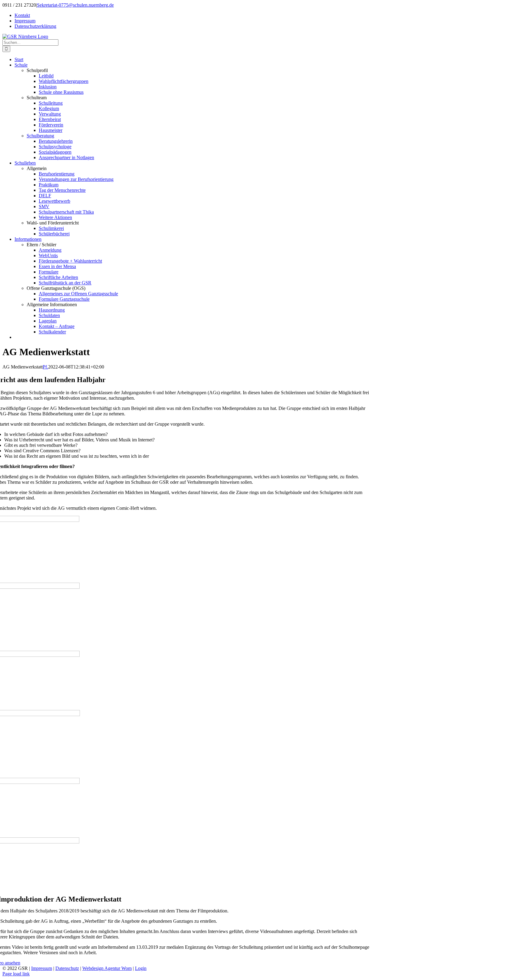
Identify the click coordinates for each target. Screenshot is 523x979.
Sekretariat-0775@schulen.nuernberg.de (75, 5)
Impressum (41, 968)
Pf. (45, 366)
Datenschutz (67, 968)
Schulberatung (40, 135)
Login (140, 968)
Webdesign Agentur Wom (107, 968)
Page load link (16, 973)
